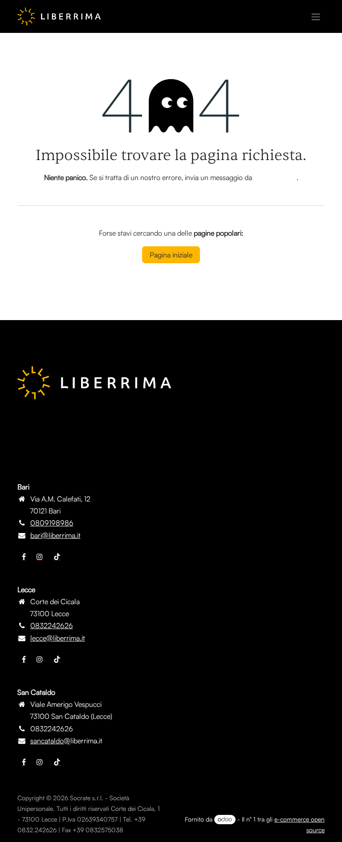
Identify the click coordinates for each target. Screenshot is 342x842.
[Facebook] (23, 557)
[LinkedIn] (57, 557)
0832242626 (51, 625)
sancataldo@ (50, 740)
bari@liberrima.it (55, 535)
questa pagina (275, 177)
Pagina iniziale (171, 254)
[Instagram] (39, 557)
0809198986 (51, 522)
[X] (39, 659)
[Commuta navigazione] (316, 16)
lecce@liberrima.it (57, 638)
